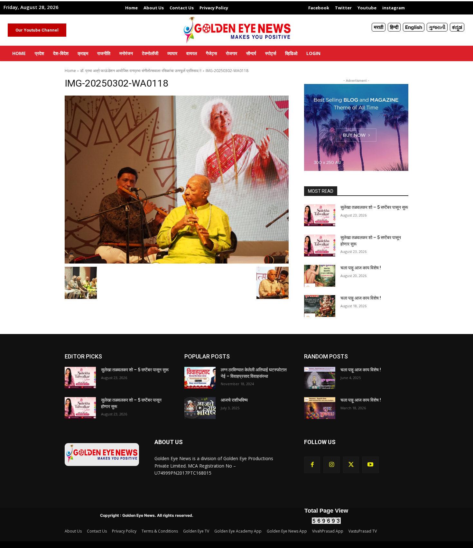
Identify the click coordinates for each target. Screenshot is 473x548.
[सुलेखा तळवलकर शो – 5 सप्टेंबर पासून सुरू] (319, 215)
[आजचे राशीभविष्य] (200, 408)
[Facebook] (312, 465)
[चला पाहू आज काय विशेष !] (319, 276)
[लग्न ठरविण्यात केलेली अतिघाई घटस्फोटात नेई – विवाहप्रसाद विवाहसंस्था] (200, 378)
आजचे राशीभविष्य (234, 400)
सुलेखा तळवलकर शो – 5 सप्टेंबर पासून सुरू (374, 207)
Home (70, 70)
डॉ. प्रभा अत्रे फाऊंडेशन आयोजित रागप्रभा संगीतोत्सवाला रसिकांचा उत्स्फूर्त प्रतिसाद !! (140, 70)
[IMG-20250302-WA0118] (177, 180)
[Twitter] (351, 465)
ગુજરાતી (437, 27)
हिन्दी (394, 27)
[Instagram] (331, 465)
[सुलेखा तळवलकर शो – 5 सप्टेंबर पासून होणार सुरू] (319, 245)
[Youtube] (370, 465)
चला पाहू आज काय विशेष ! (360, 267)
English (413, 27)
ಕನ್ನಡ (457, 27)
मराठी (378, 27)
